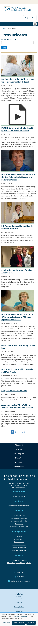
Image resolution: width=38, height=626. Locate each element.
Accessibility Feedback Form (19, 526)
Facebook (19, 445)
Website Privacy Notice (22, 616)
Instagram (20, 454)
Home (4, 28)
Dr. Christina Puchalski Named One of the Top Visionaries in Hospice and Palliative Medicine (18, 177)
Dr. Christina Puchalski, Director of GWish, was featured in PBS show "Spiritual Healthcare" (17, 317)
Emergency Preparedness (19, 518)
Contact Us (20, 577)
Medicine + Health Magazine (20, 581)
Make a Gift (20, 572)
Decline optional (19, 622)
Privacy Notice (19, 607)
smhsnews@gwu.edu (19, 487)
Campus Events (19, 542)
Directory (19, 536)
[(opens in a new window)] (19, 595)
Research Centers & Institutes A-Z (19, 506)
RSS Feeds (20, 466)
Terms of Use (19, 611)
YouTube (20, 458)
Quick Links (30, 18)
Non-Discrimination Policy (19, 521)
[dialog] (19, 619)
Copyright (19, 602)
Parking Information (19, 547)
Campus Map (18, 539)
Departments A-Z (19, 496)
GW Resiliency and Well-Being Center (19, 563)
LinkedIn (20, 462)
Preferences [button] (6, 622)
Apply (4, 47)
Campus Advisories (19, 515)
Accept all (31, 622)
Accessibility (19, 524)
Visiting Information (19, 545)
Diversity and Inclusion (19, 560)
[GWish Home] (18, 9)
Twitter (20, 449)
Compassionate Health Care (14, 390)
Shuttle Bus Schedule (19, 550)
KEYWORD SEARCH (8, 39)
